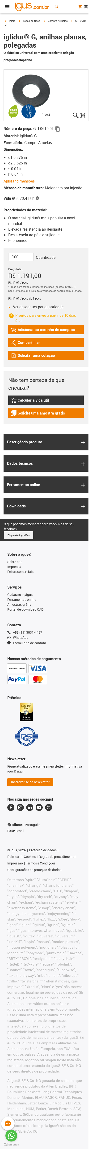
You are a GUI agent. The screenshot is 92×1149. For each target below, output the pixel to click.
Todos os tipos (31, 21)
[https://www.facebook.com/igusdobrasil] (10, 807)
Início (12, 21)
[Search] (56, 6)
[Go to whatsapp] (11, 1135)
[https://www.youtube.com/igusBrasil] (39, 807)
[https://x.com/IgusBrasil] (48, 807)
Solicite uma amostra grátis (37, 414)
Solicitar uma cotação (32, 356)
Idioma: (26, 824)
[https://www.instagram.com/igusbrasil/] (20, 807)
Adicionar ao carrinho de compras (42, 330)
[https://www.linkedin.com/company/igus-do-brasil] (29, 807)
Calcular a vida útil (35, 401)
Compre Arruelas (58, 21)
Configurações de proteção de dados (34, 869)
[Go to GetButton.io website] (11, 1144)
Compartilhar (25, 343)
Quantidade (45, 257)
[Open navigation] (7, 6)
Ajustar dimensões (19, 181)
